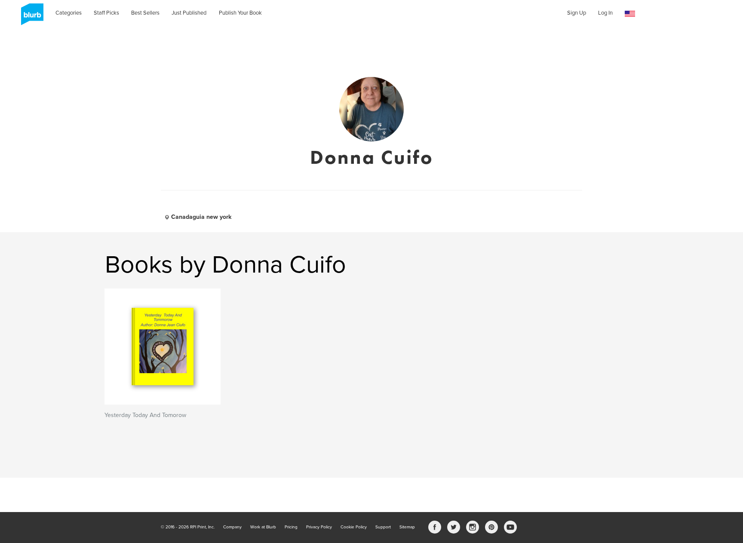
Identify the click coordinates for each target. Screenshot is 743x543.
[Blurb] (29, 17)
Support (383, 527)
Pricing (291, 527)
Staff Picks (106, 12)
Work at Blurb (263, 527)
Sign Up (576, 12)
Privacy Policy (319, 527)
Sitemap (407, 527)
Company (232, 527)
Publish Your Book (240, 12)
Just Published (189, 12)
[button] (630, 14)
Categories (68, 12)
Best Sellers (145, 12)
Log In (605, 12)
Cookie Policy (354, 527)
